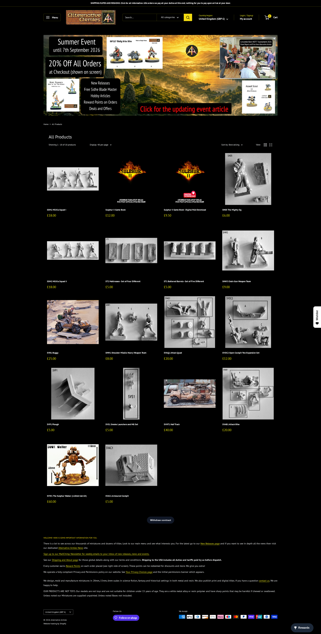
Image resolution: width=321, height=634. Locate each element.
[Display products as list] (270, 144)
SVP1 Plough (53, 424)
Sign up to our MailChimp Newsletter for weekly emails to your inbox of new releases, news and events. (96, 553)
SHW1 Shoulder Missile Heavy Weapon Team (125, 352)
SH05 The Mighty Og (231, 209)
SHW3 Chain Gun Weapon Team (236, 281)
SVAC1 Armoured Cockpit (117, 496)
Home (45, 124)
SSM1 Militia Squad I (56, 209)
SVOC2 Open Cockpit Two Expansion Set (240, 352)
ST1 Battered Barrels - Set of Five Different (184, 281)
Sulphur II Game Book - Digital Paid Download (185, 209)
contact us (264, 580)
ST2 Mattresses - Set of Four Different (122, 281)
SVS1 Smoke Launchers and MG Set (121, 424)
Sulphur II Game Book (115, 209)
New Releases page (210, 543)
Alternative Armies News (70, 547)
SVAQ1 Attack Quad (173, 352)
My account (246, 18)
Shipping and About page (65, 559)
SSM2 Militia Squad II (57, 281)
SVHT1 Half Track (172, 424)
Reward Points (73, 565)
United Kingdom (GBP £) (55, 612)
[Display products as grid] (265, 144)
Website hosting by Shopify (54, 623)
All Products (57, 124)
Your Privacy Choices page (139, 571)
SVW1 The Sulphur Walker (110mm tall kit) (67, 496)
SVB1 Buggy (52, 352)
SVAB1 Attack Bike (231, 424)
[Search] (188, 17)
